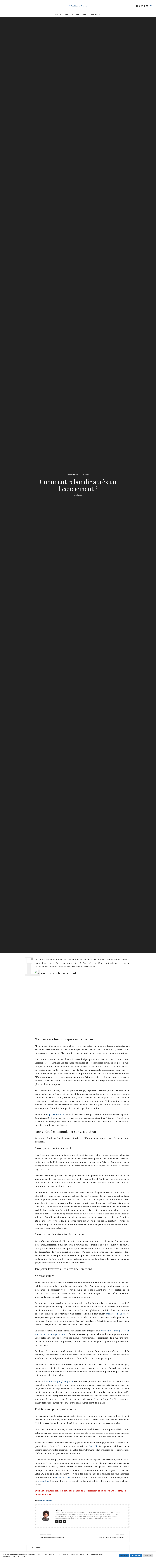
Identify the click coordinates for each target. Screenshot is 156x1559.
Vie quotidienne (72, 474)
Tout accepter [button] (136, 1555)
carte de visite (63, 1477)
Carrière (67, 14)
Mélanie (79, 495)
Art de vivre (81, 14)
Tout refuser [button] (148, 1555)
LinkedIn (93, 1446)
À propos (94, 14)
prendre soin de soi (115, 1313)
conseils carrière (45, 1500)
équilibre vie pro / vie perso (58, 1381)
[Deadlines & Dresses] (78, 6)
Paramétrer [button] (124, 1555)
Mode (57, 14)
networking (44, 1481)
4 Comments (36, 1548)
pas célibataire (56, 1114)
